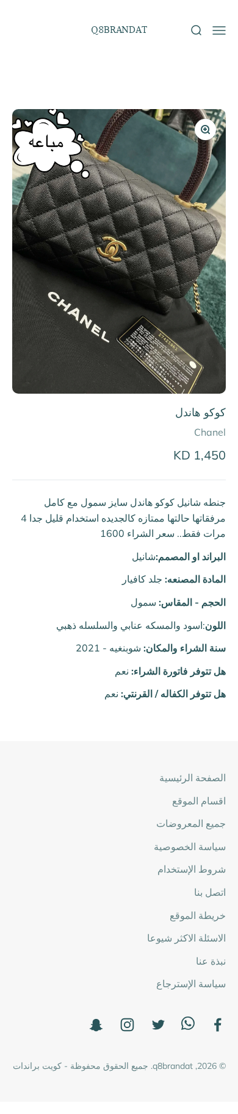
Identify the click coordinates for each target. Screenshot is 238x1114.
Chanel (210, 432)
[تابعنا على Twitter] (158, 1024)
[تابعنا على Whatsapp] (188, 1026)
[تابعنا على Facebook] (217, 1024)
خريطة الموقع (198, 915)
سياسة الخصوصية (190, 846)
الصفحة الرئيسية (192, 778)
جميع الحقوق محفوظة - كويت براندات (80, 1065)
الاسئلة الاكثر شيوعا (186, 938)
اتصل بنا (210, 892)
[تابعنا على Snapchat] (96, 1024)
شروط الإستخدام (191, 869)
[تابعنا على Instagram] (127, 1024)
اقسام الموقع (199, 801)
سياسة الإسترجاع (191, 983)
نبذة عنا (211, 961)
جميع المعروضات (191, 823)
